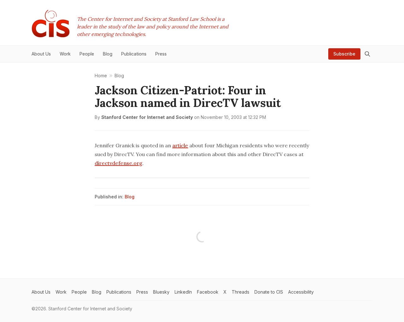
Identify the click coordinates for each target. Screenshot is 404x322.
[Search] (367, 54)
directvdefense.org (118, 163)
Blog (129, 196)
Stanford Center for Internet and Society (147, 117)
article (180, 145)
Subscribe (344, 53)
